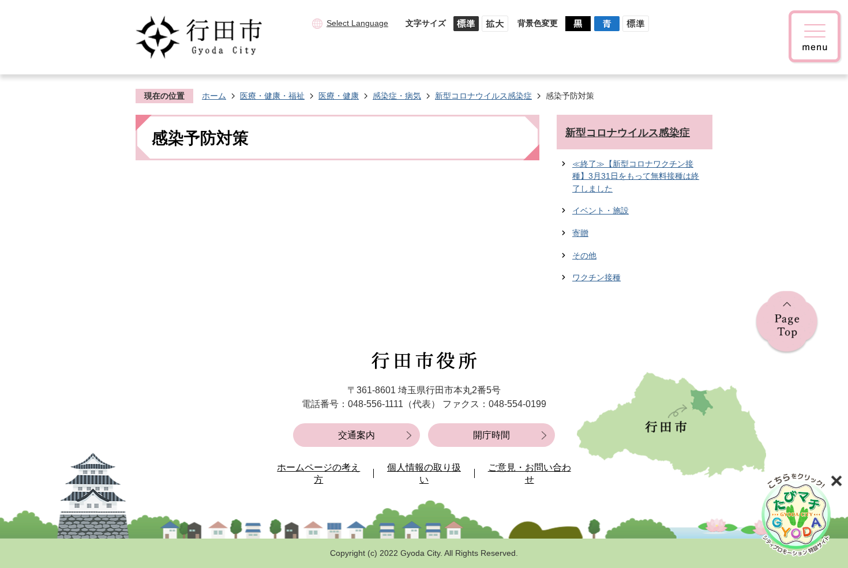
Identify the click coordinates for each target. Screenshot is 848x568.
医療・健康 (338, 95)
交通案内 (356, 435)
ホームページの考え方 (318, 473)
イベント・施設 (600, 210)
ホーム (214, 95)
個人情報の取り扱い (424, 473)
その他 (584, 255)
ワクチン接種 (596, 277)
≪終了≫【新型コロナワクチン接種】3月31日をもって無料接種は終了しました (635, 176)
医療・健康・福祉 (272, 95)
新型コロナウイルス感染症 (483, 95)
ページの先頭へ (787, 323)
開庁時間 (491, 435)
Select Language (357, 23)
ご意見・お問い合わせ (529, 473)
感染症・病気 (397, 95)
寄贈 (580, 233)
